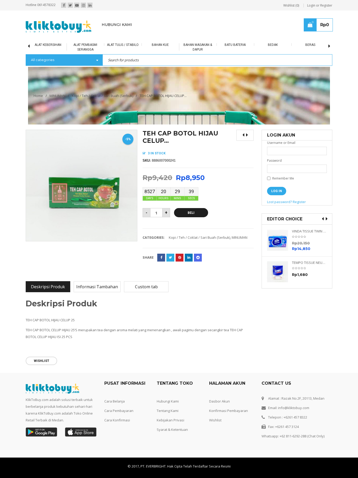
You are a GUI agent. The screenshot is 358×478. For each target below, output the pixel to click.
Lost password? (279, 201)
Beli (191, 213)
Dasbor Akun (219, 401)
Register (299, 201)
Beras (310, 45)
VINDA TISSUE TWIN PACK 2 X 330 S (309, 231)
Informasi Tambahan (97, 287)
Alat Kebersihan (48, 45)
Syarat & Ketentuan (172, 429)
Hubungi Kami (168, 401)
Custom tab (146, 287)
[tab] (48, 286)
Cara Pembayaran (118, 410)
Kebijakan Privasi (170, 420)
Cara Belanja (114, 401)
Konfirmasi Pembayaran (228, 410)
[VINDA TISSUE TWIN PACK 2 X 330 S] (279, 240)
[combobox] (64, 60)
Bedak (273, 45)
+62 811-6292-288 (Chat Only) (302, 436)
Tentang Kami (167, 410)
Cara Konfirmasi (117, 420)
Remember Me (283, 178)
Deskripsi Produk (48, 287)
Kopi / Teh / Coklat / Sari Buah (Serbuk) (102, 95)
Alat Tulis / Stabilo (123, 45)
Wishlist (215, 420)
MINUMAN (57, 95)
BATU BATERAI (235, 45)
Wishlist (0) (291, 5)
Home (38, 95)
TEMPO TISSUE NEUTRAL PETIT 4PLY (309, 262)
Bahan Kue (160, 45)
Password (274, 160)
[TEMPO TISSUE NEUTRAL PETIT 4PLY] (279, 271)
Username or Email (281, 142)
